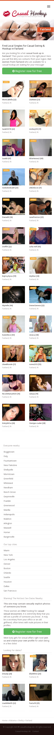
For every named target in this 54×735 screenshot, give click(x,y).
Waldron (7, 518)
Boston (7, 568)
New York (8, 555)
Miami (6, 550)
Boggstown (9, 451)
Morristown (9, 474)
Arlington (8, 523)
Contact (35, 731)
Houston (8, 581)
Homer (7, 532)
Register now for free (28, 71)
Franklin (7, 501)
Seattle (7, 577)
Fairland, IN (6, 103)
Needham (8, 487)
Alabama (12, 720)
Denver (7, 563)
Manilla (7, 510)
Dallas (6, 586)
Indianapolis (9, 514)
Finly (6, 456)
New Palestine (10, 465)
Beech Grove (10, 492)
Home (4, 720)
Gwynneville (9, 496)
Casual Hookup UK (23, 731)
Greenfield (8, 478)
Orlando (7, 572)
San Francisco (10, 590)
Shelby (21, 720)
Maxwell (7, 527)
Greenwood (9, 505)
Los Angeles (9, 559)
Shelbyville (8, 469)
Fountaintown (10, 460)
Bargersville (9, 536)
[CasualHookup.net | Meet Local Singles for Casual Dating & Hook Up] (25, 13)
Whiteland (8, 483)
